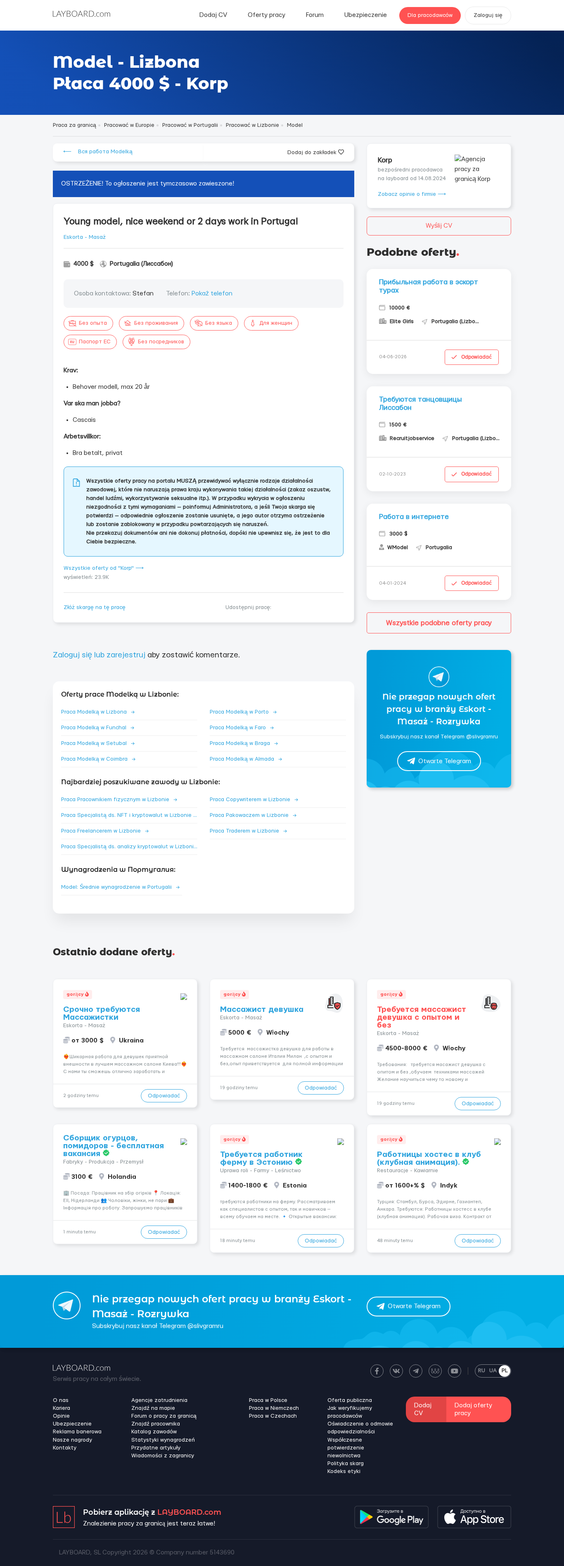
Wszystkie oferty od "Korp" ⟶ (104, 568)
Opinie (61, 1416)
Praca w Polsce (268, 1400)
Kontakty (64, 1448)
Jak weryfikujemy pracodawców (349, 1412)
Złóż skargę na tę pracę (95, 607)
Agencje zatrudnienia (159, 1400)
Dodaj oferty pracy (473, 1409)
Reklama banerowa (77, 1432)
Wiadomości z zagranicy (162, 1456)
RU (481, 1370)
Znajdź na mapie (153, 1408)
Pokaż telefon (212, 293)
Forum (315, 15)
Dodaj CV (213, 15)
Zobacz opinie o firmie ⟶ (412, 194)
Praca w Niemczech (274, 1408)
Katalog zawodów (154, 1432)
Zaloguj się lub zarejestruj (99, 655)
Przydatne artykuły (155, 1448)
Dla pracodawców (430, 15)
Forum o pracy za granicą (164, 1416)
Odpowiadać (476, 357)
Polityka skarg (345, 1463)
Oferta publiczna (349, 1400)
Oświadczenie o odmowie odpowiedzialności (360, 1428)
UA (493, 1370)
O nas (61, 1400)
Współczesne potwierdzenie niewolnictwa (345, 1448)
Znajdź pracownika (155, 1424)
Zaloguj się (488, 15)
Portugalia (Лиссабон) (141, 264)
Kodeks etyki (343, 1471)
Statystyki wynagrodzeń (163, 1440)
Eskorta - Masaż (85, 237)
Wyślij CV (439, 226)
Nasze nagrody (72, 1440)
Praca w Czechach (273, 1416)
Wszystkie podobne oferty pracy (439, 622)
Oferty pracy (266, 15)
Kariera (61, 1408)
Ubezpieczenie (365, 15)
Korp (385, 160)
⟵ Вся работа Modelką (98, 152)
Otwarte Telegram (444, 761)
